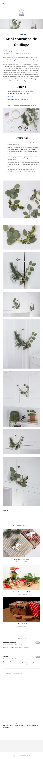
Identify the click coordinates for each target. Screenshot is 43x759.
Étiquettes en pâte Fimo (21, 560)
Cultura (32, 72)
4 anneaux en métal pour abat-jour (21, 92)
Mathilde (6, 656)
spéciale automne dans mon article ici (26, 60)
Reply (37, 642)
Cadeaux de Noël (21, 624)
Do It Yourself (21, 34)
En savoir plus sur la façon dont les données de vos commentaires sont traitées (21, 725)
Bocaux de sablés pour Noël (21, 592)
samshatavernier (9, 642)
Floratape (11, 96)
